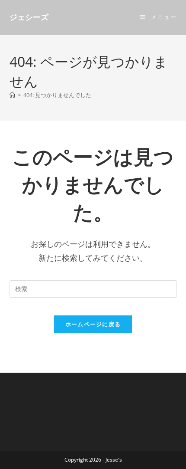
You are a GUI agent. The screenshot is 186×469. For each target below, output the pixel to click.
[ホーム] (12, 95)
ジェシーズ (29, 17)
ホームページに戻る (93, 324)
